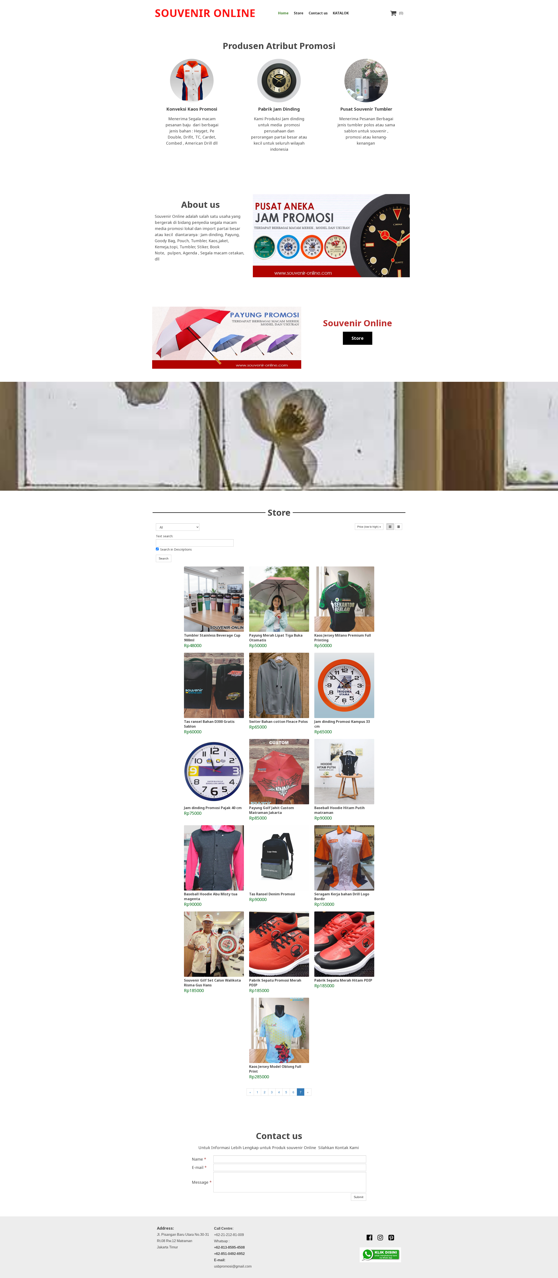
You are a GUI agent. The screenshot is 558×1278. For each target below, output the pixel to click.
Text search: (164, 536)
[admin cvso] (380, 1254)
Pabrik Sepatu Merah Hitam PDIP (343, 980)
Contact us (318, 13)
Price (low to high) (368, 526)
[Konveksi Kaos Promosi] (192, 80)
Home (283, 13)
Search (163, 558)
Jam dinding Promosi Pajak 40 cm (213, 807)
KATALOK (341, 13)
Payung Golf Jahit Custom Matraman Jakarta (271, 810)
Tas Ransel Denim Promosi (272, 894)
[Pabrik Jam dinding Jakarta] (279, 80)
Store (298, 13)
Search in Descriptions (176, 549)
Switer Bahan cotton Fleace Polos (278, 721)
